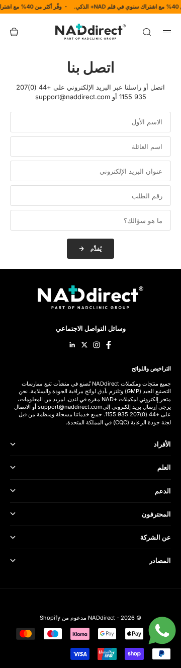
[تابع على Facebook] (109, 345)
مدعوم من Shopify (63, 617)
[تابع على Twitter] (84, 345)
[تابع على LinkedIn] (72, 345)
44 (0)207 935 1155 (130, 414)
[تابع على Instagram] (97, 345)
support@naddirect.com (70, 406)
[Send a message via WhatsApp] (162, 630)
